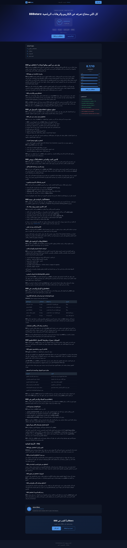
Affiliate (67, 545)
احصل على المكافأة (68, 528)
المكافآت (30, 51)
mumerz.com (37, 223)
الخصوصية (62, 545)
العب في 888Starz (58, 36)
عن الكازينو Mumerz (33, 48)
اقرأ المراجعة (70, 36)
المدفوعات (31, 53)
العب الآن (98, 2)
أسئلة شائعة (31, 56)
